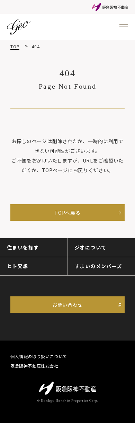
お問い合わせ (67, 304)
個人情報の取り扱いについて (38, 356)
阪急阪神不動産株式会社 (34, 366)
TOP (14, 46)
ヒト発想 (17, 266)
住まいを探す (23, 247)
